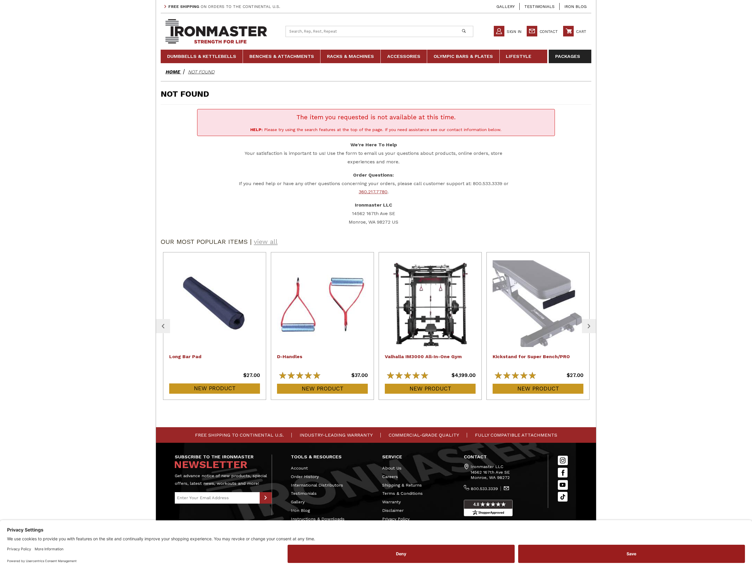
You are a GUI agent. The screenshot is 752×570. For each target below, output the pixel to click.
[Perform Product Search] (464, 31)
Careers (390, 476)
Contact (548, 31)
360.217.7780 (373, 192)
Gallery (505, 6)
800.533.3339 (484, 488)
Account (299, 468)
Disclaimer (393, 510)
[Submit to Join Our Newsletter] (266, 498)
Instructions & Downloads (318, 519)
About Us (392, 468)
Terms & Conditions (402, 493)
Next (589, 326)
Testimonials (539, 6)
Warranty (391, 501)
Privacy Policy (395, 519)
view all (266, 241)
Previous (163, 326)
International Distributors (317, 485)
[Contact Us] (506, 489)
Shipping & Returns (402, 485)
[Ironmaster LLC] (216, 31)
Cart (580, 31)
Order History (305, 476)
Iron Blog (575, 6)
